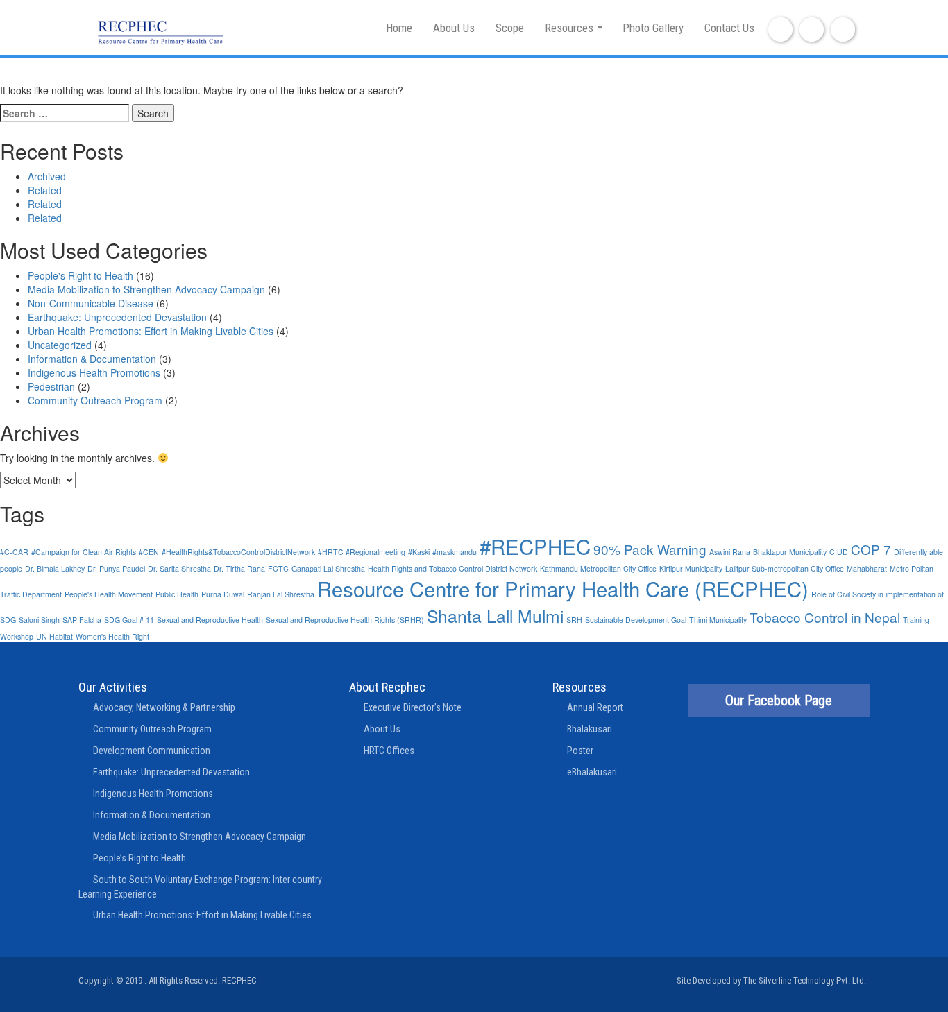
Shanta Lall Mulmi (495, 615)
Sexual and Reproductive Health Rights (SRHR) (345, 620)
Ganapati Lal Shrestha (328, 568)
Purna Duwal (222, 594)
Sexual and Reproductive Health (210, 620)
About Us (454, 28)
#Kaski (419, 552)
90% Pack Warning (649, 549)
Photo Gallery (653, 28)
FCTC (278, 568)
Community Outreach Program (95, 400)
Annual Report (595, 707)
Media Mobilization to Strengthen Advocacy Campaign (146, 289)
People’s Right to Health (139, 858)
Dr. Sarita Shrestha (179, 568)
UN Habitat (54, 636)
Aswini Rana (729, 552)
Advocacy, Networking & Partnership (164, 707)
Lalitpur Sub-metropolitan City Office (784, 568)
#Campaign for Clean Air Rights (83, 552)
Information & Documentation (92, 359)
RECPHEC (239, 980)
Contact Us (729, 28)
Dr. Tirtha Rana (239, 568)
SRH (574, 620)
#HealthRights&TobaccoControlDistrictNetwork (238, 552)
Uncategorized (60, 345)
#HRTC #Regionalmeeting (361, 552)
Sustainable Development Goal (635, 620)
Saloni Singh (39, 620)
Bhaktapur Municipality (790, 552)
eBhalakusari (592, 772)
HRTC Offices (389, 750)
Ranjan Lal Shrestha (280, 594)
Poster (580, 750)
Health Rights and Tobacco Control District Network (452, 568)
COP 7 (871, 549)
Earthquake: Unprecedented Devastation (117, 317)
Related (45, 190)
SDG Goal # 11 (129, 620)
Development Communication (151, 750)
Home (399, 28)
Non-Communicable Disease (90, 303)
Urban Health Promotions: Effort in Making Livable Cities (150, 331)
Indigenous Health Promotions (94, 372)
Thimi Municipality (718, 620)
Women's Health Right (112, 636)
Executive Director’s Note (413, 707)
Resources (569, 28)
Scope (510, 28)
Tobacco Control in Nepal (825, 617)
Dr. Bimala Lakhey (55, 568)
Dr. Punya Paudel (116, 568)
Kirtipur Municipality (690, 568)
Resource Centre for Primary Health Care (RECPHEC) (563, 588)
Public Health (176, 594)
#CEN (149, 552)
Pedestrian (51, 386)
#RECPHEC (535, 545)
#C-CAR (14, 552)
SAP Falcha (81, 620)
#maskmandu (454, 552)
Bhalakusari (589, 729)
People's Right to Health (80, 275)
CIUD (838, 552)
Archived (47, 176)
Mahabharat (867, 568)
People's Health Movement (109, 594)
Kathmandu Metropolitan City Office (598, 568)
